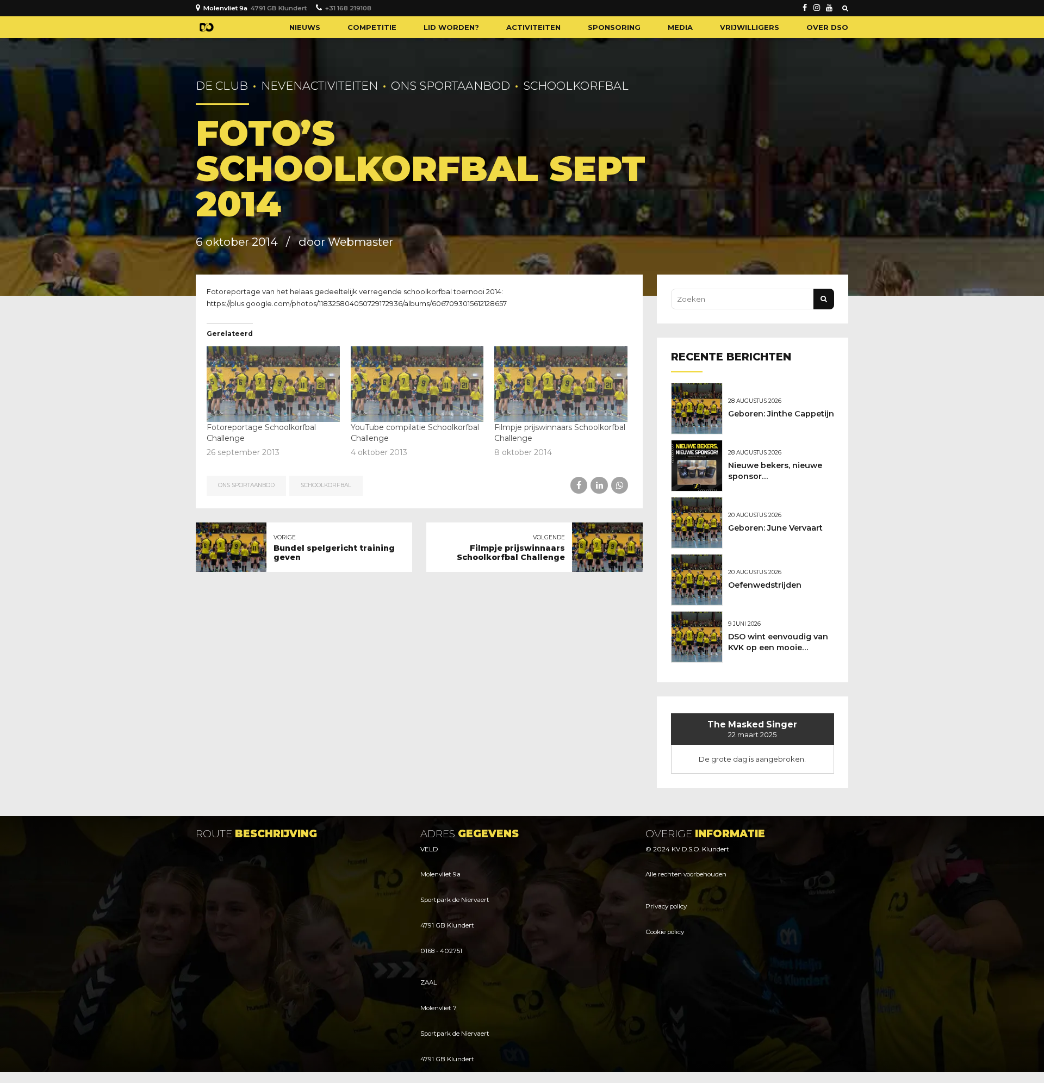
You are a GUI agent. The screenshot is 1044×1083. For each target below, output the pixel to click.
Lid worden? (451, 27)
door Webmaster (346, 241)
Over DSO (827, 27)
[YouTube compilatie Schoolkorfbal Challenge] (417, 384)
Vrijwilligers (749, 27)
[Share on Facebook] (578, 485)
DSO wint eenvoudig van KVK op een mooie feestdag (778, 647)
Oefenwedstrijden (764, 585)
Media (680, 27)
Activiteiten (533, 27)
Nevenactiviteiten (319, 85)
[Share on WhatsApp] (619, 485)
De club (222, 85)
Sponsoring (614, 27)
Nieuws (304, 27)
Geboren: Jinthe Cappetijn (781, 414)
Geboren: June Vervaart (775, 528)
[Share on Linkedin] (599, 485)
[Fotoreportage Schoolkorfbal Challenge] (273, 384)
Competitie (371, 27)
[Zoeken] (845, 8)
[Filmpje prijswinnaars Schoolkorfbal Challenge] (560, 384)
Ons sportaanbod (450, 85)
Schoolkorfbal (576, 85)
